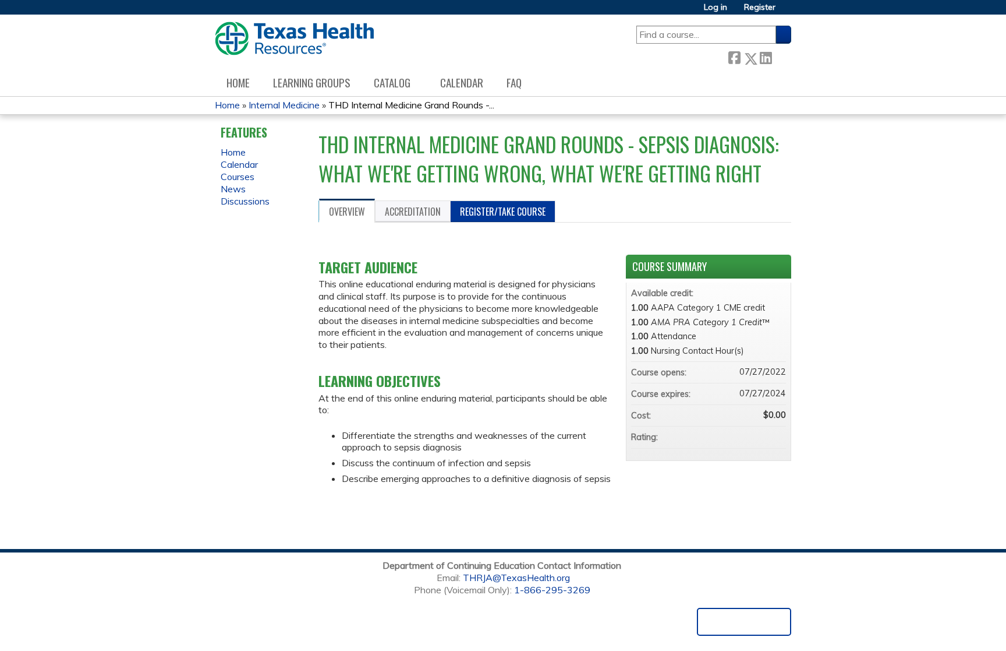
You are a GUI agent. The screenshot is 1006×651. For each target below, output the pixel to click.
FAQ (514, 82)
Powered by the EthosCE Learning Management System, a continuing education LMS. (744, 622)
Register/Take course (502, 212)
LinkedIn (765, 56)
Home (238, 82)
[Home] (294, 38)
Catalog (392, 82)
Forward (781, 56)
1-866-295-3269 (552, 590)
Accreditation (413, 212)
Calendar (461, 82)
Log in (715, 7)
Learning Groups (311, 82)
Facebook (734, 56)
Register (759, 7)
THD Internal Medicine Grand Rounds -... (411, 105)
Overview (347, 212)
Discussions (245, 201)
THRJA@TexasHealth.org (516, 577)
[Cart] (787, 11)
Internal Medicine (284, 105)
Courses (237, 176)
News (233, 189)
